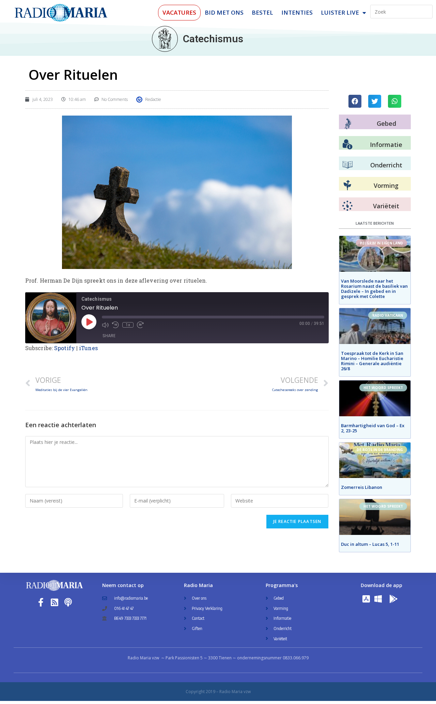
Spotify (64, 347)
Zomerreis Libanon (361, 487)
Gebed (386, 123)
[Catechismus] (165, 39)
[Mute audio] (105, 325)
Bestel (262, 12)
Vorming (386, 185)
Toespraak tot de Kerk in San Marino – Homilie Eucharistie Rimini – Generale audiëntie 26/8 (372, 361)
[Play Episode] (88, 321)
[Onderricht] (347, 165)
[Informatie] (347, 144)
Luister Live (340, 12)
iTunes (88, 347)
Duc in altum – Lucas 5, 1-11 (370, 544)
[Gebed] (348, 123)
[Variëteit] (347, 206)
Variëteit (386, 206)
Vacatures (179, 12)
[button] (354, 101)
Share (109, 336)
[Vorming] (347, 185)
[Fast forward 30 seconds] (140, 324)
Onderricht (386, 165)
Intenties (297, 12)
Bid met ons (224, 12)
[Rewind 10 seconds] (115, 324)
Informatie (386, 144)
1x (128, 325)
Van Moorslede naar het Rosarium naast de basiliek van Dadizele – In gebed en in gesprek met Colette (374, 288)
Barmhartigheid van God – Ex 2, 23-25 (372, 428)
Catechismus (213, 39)
